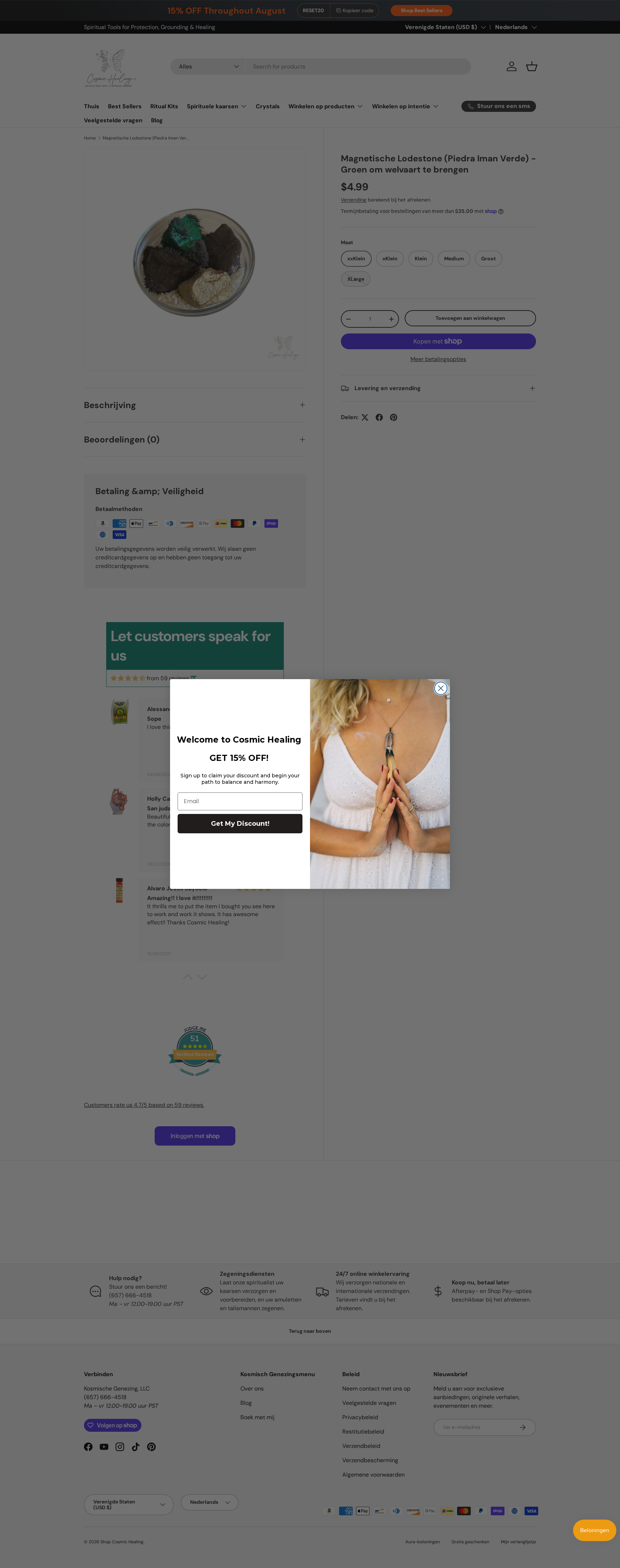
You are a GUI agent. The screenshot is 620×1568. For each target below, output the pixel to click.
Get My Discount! (240, 824)
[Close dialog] (441, 688)
